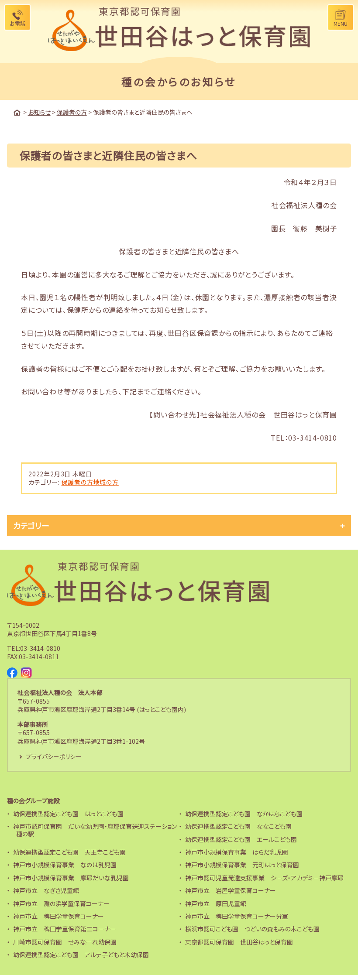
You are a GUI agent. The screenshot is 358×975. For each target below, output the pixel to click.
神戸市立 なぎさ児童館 (46, 890)
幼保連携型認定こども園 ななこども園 (238, 826)
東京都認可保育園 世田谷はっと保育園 (239, 941)
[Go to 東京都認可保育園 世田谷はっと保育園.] (17, 112)
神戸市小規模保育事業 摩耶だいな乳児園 (71, 877)
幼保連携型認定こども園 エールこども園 (241, 839)
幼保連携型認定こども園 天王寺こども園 (69, 852)
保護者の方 (77, 482)
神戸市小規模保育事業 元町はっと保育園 (242, 864)
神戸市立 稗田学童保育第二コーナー (64, 928)
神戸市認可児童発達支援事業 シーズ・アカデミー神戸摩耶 (264, 877)
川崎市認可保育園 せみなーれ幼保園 (65, 941)
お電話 (17, 23)
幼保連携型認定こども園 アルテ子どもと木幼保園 (81, 954)
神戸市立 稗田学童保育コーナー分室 (236, 916)
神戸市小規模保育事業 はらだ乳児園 (236, 852)
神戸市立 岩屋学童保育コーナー (230, 890)
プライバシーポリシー (54, 756)
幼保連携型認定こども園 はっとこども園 (68, 813)
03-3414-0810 (40, 648)
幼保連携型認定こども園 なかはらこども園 (244, 813)
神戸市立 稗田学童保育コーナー (58, 916)
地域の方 (106, 482)
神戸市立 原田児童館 (215, 903)
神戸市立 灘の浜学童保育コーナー (61, 903)
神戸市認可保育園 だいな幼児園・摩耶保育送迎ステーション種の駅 (95, 830)
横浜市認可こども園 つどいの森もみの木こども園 (252, 928)
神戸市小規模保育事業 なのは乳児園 (65, 864)
